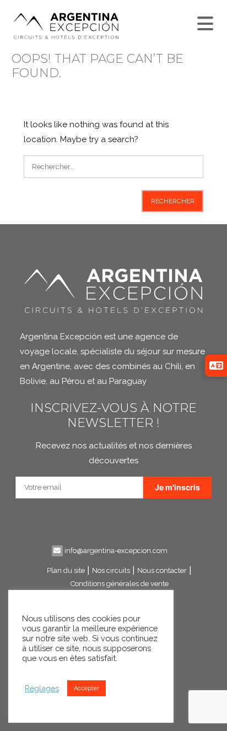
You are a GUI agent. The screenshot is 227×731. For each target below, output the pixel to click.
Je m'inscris (177, 487)
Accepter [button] (86, 688)
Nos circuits (111, 570)
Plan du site (66, 570)
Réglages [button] (42, 688)
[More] (203, 21)
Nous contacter (162, 570)
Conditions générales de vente (120, 584)
